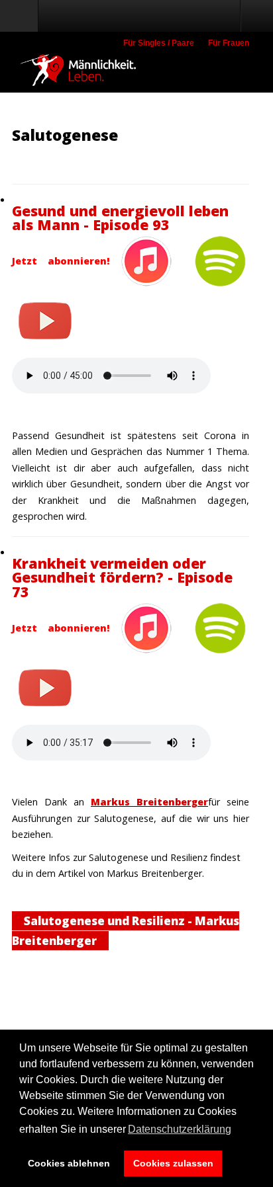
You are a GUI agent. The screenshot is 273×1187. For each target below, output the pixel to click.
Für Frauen (228, 43)
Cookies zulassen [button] (173, 1163)
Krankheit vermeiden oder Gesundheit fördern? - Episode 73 (122, 577)
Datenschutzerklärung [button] (179, 1129)
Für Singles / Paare (158, 43)
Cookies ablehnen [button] (69, 1163)
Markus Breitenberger (149, 802)
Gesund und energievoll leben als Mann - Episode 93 (120, 218)
